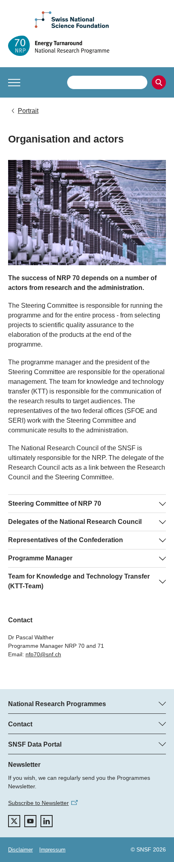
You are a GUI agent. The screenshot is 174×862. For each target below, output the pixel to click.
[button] (14, 82)
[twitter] (14, 821)
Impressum (52, 850)
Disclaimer (20, 850)
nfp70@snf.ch (43, 654)
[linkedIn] (46, 821)
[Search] (159, 82)
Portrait (28, 110)
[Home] (87, 46)
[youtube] (30, 821)
